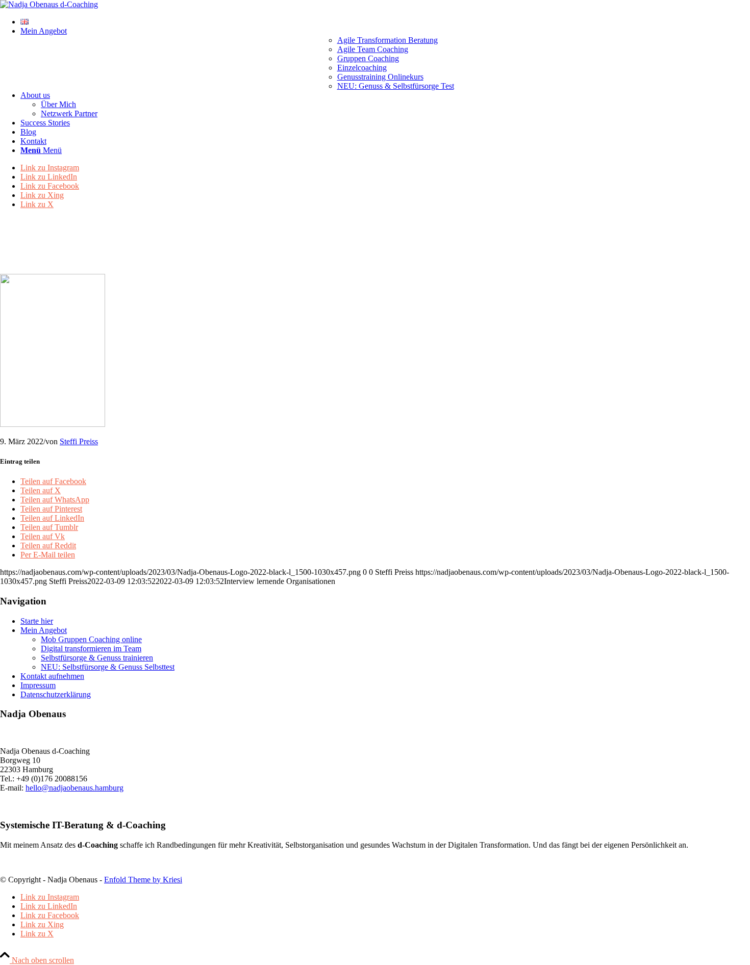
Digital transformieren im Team (91, 648)
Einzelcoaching (362, 67)
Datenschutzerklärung (55, 694)
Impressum (38, 685)
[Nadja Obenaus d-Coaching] (49, 4)
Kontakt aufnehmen (52, 676)
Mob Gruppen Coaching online (91, 639)
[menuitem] (385, 22)
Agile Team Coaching (372, 49)
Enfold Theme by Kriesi (143, 879)
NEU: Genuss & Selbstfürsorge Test (395, 86)
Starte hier (36, 621)
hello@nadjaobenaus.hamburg (74, 787)
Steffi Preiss (79, 441)
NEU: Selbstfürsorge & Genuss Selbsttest (107, 667)
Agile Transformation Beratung (387, 40)
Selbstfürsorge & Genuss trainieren (97, 657)
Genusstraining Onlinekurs (380, 76)
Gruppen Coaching (368, 58)
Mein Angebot (43, 630)
